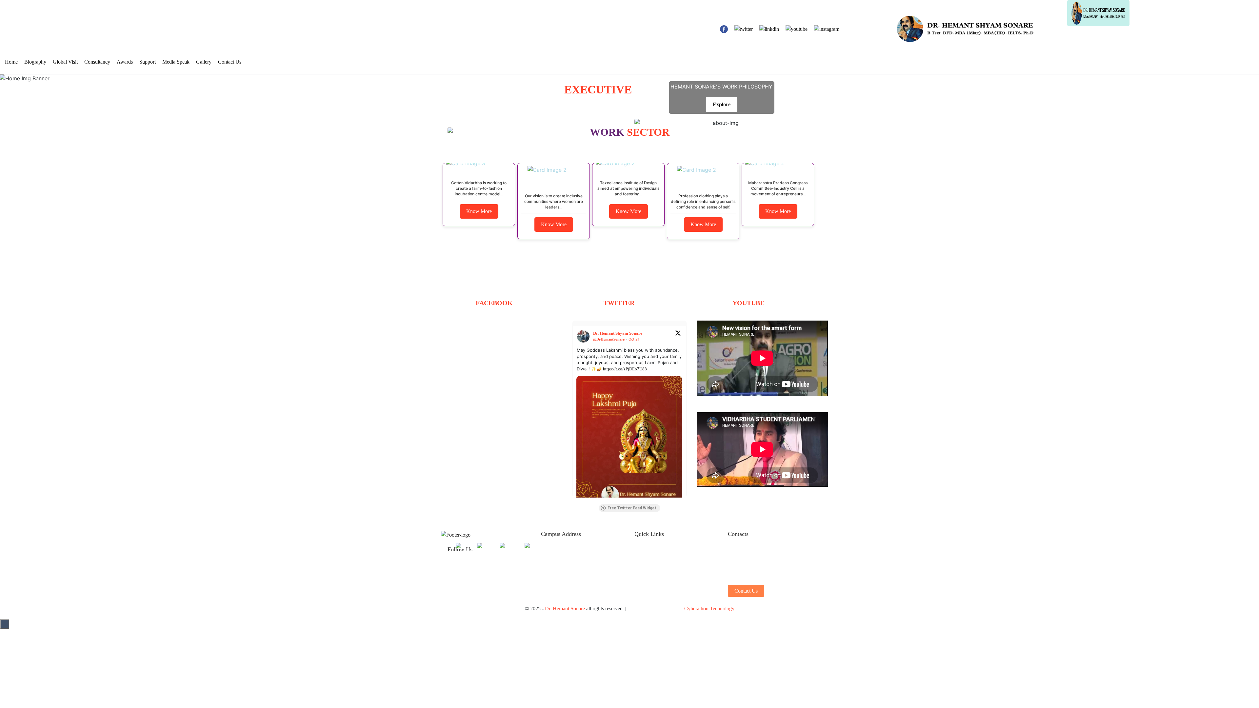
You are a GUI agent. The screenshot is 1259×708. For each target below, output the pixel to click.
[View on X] (678, 333)
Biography (35, 62)
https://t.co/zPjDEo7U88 (625, 368)
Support (147, 62)
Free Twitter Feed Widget (632, 508)
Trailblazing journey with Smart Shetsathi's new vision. (753, 400)
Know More (479, 211)
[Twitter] (743, 29)
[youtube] (508, 549)
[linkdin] (769, 29)
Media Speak (176, 62)
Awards (125, 62)
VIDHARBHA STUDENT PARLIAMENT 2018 (749, 491)
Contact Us (229, 62)
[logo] (788, 13)
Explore (721, 104)
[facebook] (724, 29)
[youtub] (797, 29)
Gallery (203, 62)
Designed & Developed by (681, 608)
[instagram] (826, 29)
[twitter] (462, 549)
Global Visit (65, 62)
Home (11, 62)
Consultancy (97, 62)
